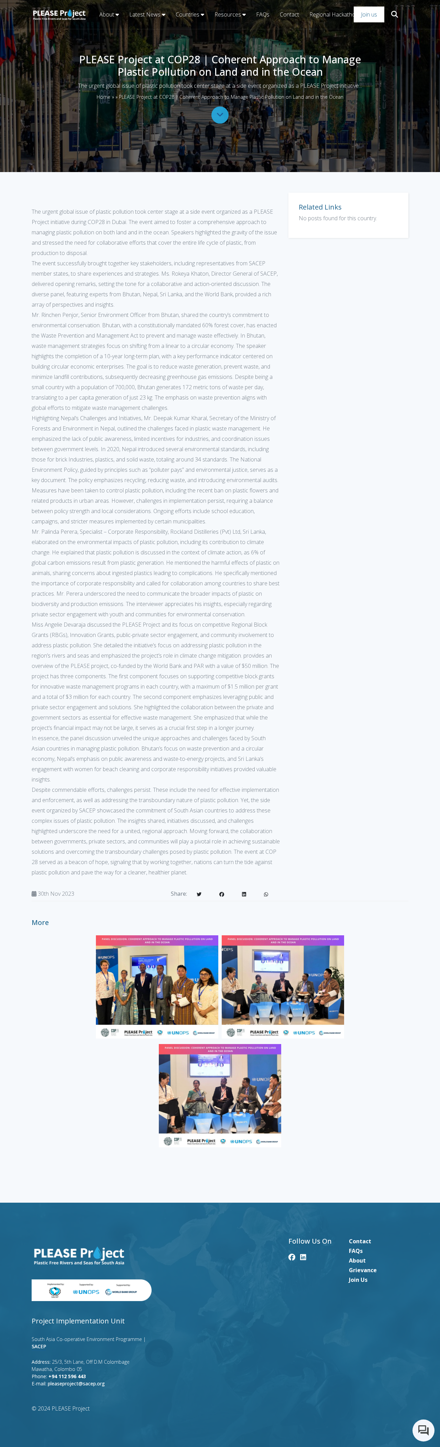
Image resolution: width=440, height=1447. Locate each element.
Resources (228, 14)
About (107, 14)
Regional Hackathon (334, 14)
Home (103, 97)
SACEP (39, 1346)
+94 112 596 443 (67, 1376)
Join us (369, 14)
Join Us (358, 1280)
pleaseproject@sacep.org (76, 1383)
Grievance (363, 1270)
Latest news (145, 14)
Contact (289, 14)
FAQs (263, 14)
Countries (188, 14)
